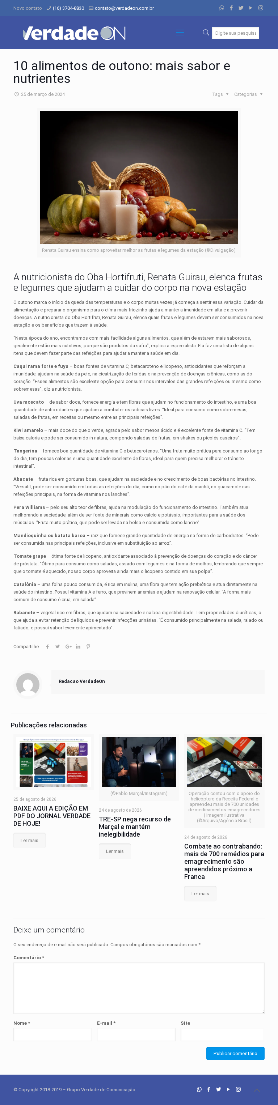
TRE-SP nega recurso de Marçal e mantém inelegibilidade (135, 826)
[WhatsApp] (222, 8)
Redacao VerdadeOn (82, 681)
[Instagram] (261, 8)
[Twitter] (241, 8)
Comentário (28, 957)
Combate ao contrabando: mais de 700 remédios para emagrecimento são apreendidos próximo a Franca (224, 861)
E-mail (106, 1023)
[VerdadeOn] (75, 32)
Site (185, 1023)
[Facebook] (231, 8)
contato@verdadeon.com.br (124, 8)
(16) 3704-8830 (68, 8)
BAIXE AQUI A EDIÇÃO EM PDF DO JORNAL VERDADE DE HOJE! (51, 815)
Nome (21, 1023)
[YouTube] (251, 8)
